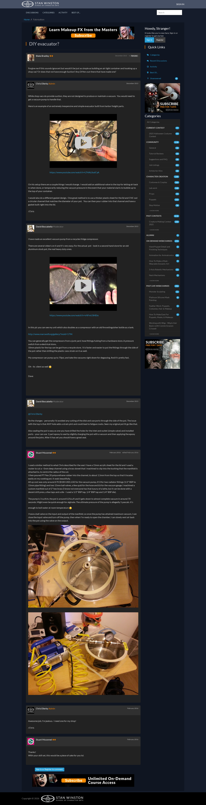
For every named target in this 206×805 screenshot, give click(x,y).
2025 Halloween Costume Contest (163, 135)
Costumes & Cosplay (163, 182)
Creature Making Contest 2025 (163, 223)
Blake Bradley (42, 55)
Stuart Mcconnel (44, 452)
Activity (63, 12)
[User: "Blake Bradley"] (31, 57)
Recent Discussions (158, 61)
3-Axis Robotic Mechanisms (163, 269)
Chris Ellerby (42, 83)
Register (48, 769)
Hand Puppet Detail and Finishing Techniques (163, 248)
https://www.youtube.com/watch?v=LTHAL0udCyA (74, 172)
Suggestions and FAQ (163, 159)
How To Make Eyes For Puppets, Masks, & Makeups (163, 315)
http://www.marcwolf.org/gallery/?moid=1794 (50, 334)
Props (163, 194)
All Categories (153, 122)
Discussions (32, 12)
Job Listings (163, 165)
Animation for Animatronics (163, 255)
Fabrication (134, 56)
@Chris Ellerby (35, 414)
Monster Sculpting (163, 291)
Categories (48, 12)
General (163, 148)
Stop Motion (163, 205)
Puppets (163, 199)
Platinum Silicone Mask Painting (163, 298)
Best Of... (76, 12)
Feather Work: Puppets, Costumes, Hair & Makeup (163, 307)
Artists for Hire (163, 171)
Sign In (180, 4)
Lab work (163, 188)
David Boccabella (44, 226)
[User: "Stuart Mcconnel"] (31, 454)
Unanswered (163, 78)
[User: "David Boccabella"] (31, 228)
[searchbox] (169, 12)
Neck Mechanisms (163, 275)
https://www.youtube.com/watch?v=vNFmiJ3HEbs (74, 315)
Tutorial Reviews (163, 153)
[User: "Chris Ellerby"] (31, 85)
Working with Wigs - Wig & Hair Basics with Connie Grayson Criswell (163, 326)
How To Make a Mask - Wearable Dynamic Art (163, 262)
